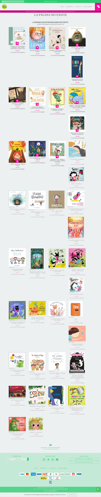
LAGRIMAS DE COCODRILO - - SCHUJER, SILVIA (17, 434)
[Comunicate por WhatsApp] (98, 489)
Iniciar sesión (54, 1)
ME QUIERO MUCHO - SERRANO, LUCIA (58, 374)
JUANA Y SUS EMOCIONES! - (77, 294)
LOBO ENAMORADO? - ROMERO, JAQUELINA (38, 158)
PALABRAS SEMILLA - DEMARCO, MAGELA (18, 209)
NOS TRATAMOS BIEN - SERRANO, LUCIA (17, 270)
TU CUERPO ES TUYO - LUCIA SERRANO (37, 374)
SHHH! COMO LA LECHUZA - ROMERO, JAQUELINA (77, 133)
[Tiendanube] (50, 491)
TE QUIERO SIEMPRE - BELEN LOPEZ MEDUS (57, 319)
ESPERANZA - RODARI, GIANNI (37, 406)
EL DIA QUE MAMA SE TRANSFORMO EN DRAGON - (37, 107)
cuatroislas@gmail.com (88, 458)
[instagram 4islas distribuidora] (44, 459)
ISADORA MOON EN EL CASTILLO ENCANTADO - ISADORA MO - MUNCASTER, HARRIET (77, 377)
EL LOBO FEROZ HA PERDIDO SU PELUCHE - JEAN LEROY (18, 322)
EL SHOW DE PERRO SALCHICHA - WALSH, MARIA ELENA (76, 209)
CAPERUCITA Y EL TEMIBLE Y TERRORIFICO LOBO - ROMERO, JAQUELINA (57, 160)
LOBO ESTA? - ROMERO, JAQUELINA (18, 104)
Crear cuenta (48, 1)
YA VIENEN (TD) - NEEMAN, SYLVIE (57, 408)
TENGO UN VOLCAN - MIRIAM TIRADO (17, 164)
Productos (69, 6)
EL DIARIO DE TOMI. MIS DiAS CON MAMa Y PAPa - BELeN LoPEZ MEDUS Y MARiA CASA (17, 47)
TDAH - (76, 319)
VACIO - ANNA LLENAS (56, 211)
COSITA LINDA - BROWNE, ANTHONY (77, 48)
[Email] (57, 459)
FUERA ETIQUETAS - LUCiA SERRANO (37, 212)
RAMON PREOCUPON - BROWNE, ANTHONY (77, 80)
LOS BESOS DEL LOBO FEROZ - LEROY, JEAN (57, 271)
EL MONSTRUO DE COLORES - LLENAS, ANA (17, 371)
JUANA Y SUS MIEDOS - (76, 183)
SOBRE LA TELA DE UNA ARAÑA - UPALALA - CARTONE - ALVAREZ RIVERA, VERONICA (77, 106)
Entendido (72, 494)
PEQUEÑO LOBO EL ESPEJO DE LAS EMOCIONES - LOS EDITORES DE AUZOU (77, 409)
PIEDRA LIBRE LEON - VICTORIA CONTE (37, 51)
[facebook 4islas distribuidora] (48, 459)
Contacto (78, 6)
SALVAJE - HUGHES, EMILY (36, 432)
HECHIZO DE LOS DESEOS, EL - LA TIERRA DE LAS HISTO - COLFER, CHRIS (37, 273)
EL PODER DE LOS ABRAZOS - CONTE (77, 160)
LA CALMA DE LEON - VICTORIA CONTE (76, 241)
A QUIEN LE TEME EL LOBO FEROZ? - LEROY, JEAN (77, 270)
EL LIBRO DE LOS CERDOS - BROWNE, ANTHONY (57, 109)
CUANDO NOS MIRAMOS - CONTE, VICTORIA (77, 344)
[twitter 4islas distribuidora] (52, 459)
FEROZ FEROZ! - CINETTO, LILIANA (17, 400)
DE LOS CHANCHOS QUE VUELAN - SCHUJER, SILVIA (37, 318)
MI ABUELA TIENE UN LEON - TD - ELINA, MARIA (57, 51)
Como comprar (87, 6)
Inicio (62, 6)
